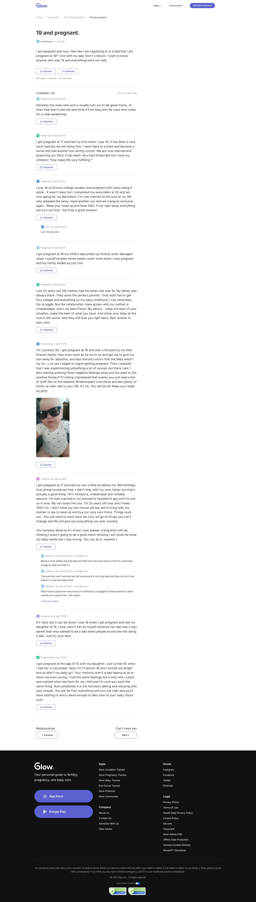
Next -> (125, 735)
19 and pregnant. (98, 17)
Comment (70, 71)
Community (53, 17)
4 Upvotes (48, 217)
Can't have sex (126, 728)
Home (39, 17)
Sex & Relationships (74, 17)
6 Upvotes (48, 121)
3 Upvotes (48, 270)
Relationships (45, 728)
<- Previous (47, 735)
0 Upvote (47, 71)
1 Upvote (47, 464)
